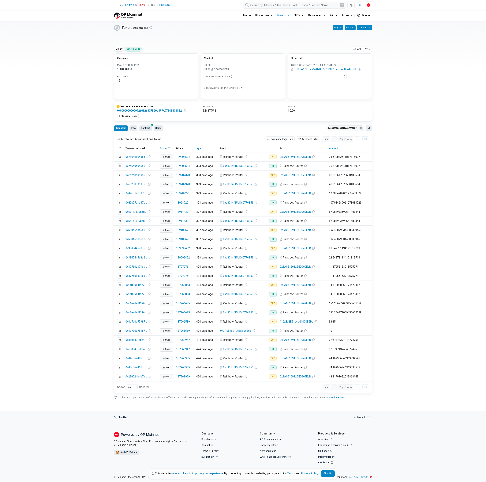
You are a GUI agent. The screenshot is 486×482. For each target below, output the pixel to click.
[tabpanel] (243, 263)
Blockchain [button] (262, 15)
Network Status (268, 450)
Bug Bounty (207, 456)
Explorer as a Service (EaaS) (333, 445)
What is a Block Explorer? (273, 456)
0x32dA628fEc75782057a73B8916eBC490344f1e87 (325, 69)
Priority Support (326, 456)
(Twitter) (122, 417)
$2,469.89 (130, 5)
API (359, 49)
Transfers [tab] (121, 128)
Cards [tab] (158, 128)
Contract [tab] (145, 128)
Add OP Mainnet (129, 452)
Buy (336, 27)
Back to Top (364, 417)
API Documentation (270, 439)
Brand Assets (208, 439)
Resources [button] (315, 15)
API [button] (332, 15)
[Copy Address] (360, 69)
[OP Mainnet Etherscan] (128, 15)
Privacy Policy (309, 473)
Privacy (215, 450)
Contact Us (207, 445)
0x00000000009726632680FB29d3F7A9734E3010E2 (149, 110)
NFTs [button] (297, 15)
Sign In (365, 15)
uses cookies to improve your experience (197, 473)
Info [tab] (133, 128)
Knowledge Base (335, 397)
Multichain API (326, 450)
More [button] (345, 15)
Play (348, 27)
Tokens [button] (281, 15)
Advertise (323, 439)
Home (247, 15)
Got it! (327, 473)
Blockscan (324, 462)
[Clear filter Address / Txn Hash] (361, 128)
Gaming (363, 27)
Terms (204, 450)
